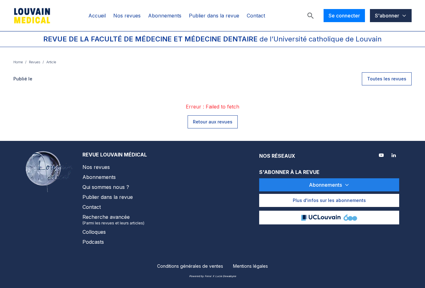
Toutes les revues (386, 78)
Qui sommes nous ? (105, 187)
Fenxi (208, 276)
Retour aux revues (212, 121)
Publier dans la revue (214, 15)
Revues (34, 62)
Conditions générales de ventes (190, 266)
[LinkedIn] (394, 156)
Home (18, 62)
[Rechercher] (310, 15)
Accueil (97, 15)
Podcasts (93, 242)
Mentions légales (250, 266)
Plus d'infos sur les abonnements (329, 200)
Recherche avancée (113, 219)
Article (51, 62)
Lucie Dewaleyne (225, 276)
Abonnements (164, 15)
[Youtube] (382, 156)
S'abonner (387, 15)
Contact (256, 15)
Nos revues (127, 15)
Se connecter (344, 15)
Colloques (94, 232)
